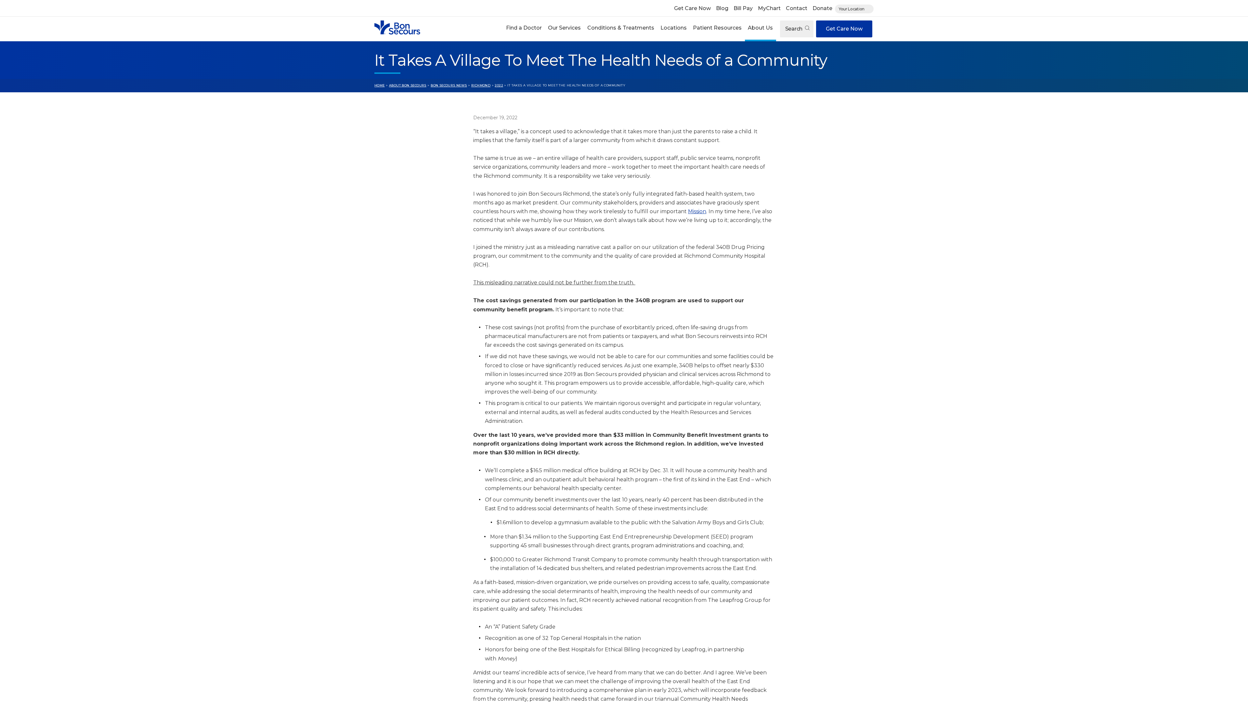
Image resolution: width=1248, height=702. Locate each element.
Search (794, 29)
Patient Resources (717, 28)
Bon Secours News (449, 85)
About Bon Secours (407, 85)
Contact (796, 8)
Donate (822, 8)
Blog (722, 8)
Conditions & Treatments (620, 28)
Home (379, 85)
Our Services (564, 28)
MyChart (769, 8)
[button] (524, 29)
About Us (760, 28)
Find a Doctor (524, 28)
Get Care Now (692, 8)
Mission (697, 211)
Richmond (480, 85)
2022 (499, 85)
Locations (673, 28)
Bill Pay (743, 8)
